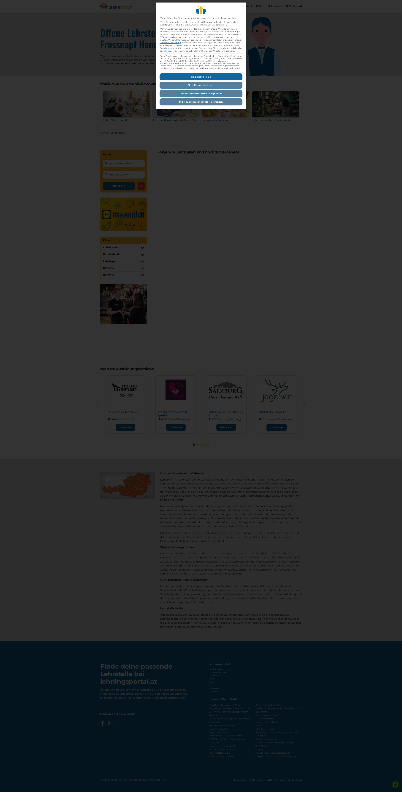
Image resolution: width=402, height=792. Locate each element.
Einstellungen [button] (166, 48)
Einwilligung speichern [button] (201, 85)
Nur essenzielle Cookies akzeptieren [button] (201, 93)
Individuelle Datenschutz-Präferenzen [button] (201, 101)
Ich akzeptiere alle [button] (201, 76)
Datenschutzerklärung (170, 42)
